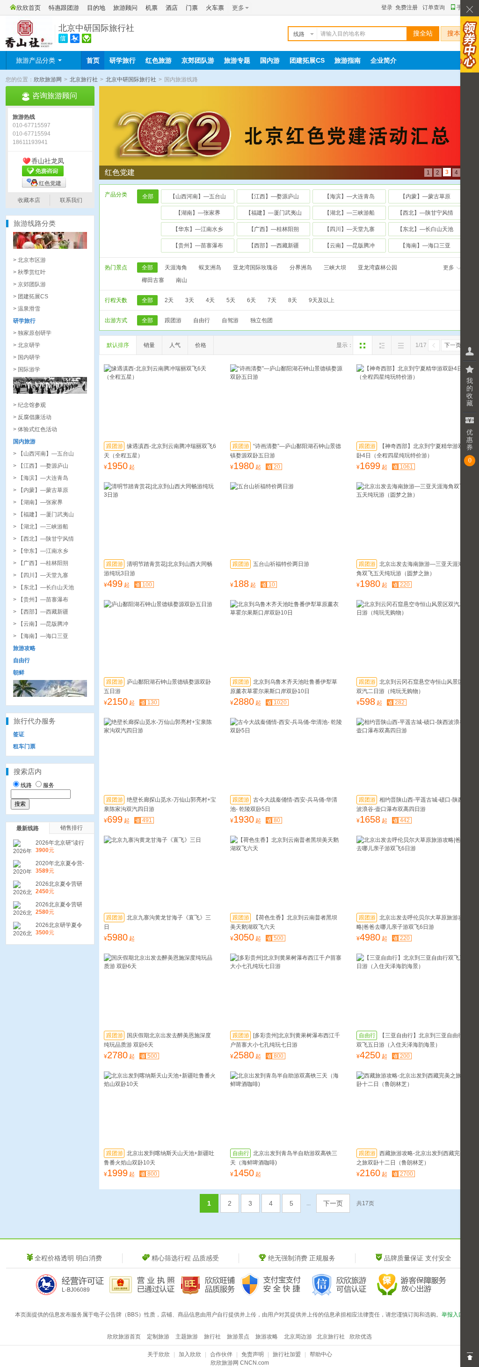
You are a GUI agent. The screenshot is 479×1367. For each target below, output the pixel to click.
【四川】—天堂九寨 (349, 229)
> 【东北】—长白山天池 (43, 587)
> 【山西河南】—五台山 (43, 453)
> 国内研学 (26, 357)
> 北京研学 (26, 345)
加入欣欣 (190, 1354)
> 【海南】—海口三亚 (40, 636)
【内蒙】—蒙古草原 (425, 196)
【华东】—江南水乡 (198, 229)
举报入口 (453, 1314)
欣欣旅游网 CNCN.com (239, 1363)
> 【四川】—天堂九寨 (40, 575)
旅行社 (212, 1336)
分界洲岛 (301, 267)
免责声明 (252, 1354)
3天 (189, 300)
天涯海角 (176, 267)
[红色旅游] (50, 392)
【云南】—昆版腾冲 (349, 245)
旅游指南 (347, 60)
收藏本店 (29, 200)
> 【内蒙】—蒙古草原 (40, 490)
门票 (192, 7)
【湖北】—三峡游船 (349, 213)
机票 (151, 7)
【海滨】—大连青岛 (349, 196)
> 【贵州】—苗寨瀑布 (40, 599)
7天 (272, 300)
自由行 (201, 320)
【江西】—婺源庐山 (273, 196)
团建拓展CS (307, 60)
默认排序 (118, 345)
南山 (181, 280)
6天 (251, 300)
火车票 (215, 7)
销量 (149, 345)
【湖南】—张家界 (197, 213)
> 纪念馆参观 (29, 405)
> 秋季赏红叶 (29, 272)
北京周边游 (298, 1336)
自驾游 (230, 320)
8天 (292, 300)
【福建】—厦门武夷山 (274, 213)
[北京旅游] (50, 247)
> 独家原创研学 (32, 333)
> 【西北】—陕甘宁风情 (43, 538)
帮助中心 (321, 1354)
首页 (93, 60)
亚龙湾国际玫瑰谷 (255, 267)
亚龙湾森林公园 (377, 267)
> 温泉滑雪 (26, 308)
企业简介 (383, 60)
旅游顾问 (125, 7)
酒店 (172, 7)
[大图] (362, 345)
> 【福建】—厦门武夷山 (43, 514)
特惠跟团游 (64, 7)
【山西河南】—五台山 (198, 196)
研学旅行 (122, 60)
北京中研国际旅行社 (96, 28)
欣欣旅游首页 (124, 1336)
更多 (448, 267)
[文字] (401, 345)
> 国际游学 (26, 369)
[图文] (382, 345)
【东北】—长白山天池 (425, 229)
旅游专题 (237, 60)
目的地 (96, 7)
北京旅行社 (84, 79)
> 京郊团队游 (29, 284)
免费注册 (406, 7)
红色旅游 (158, 60)
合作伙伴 (221, 1354)
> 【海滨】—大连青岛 (40, 478)
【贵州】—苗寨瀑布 (198, 245)
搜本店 (457, 33)
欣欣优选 (360, 1336)
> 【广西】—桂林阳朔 (40, 563)
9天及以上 (321, 300)
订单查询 (433, 7)
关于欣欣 (158, 1354)
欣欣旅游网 (48, 79)
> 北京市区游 (29, 260)
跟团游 (173, 320)
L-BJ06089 (76, 1290)
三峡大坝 (335, 267)
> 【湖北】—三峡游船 (40, 526)
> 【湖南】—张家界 (38, 502)
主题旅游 (186, 1336)
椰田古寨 (153, 280)
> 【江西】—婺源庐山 (40, 466)
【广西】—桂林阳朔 (273, 229)
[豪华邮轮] (50, 695)
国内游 (270, 60)
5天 (230, 300)
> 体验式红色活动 (35, 429)
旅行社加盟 (287, 1354)
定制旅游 (158, 1336)
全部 (147, 196)
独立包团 (261, 320)
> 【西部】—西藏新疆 (40, 611)
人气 (175, 345)
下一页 (452, 345)
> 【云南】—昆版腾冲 (40, 624)
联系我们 (71, 200)
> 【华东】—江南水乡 (40, 551)
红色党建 (50, 183)
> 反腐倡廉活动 (32, 417)
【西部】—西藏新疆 (273, 245)
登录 (386, 7)
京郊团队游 (197, 60)
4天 (210, 300)
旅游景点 (238, 1336)
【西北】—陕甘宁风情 (425, 213)
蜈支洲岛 (210, 267)
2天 (169, 300)
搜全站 (423, 33)
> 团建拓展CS (30, 296)
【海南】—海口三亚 (425, 245)
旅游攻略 (266, 1336)
